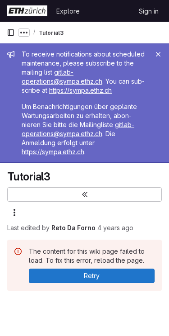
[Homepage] (27, 11)
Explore (68, 11)
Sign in (149, 11)
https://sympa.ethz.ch (80, 90)
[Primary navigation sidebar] (11, 32)
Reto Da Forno (73, 228)
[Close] (158, 54)
